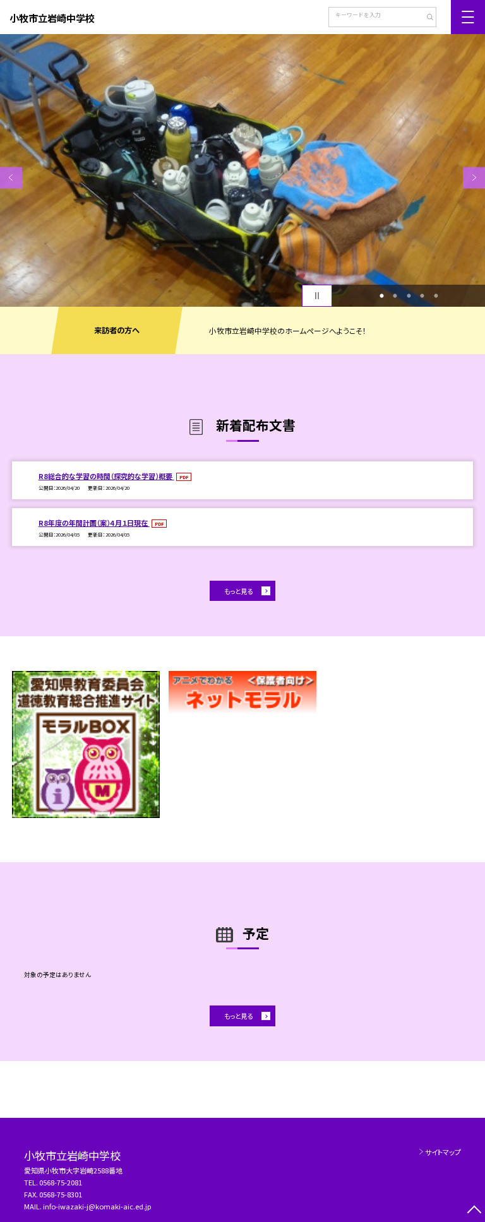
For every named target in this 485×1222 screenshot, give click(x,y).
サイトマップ (443, 1152)
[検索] (425, 18)
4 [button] (422, 296)
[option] (242, 170)
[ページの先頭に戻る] (474, 1211)
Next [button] (474, 178)
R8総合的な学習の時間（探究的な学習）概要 (106, 476)
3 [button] (408, 296)
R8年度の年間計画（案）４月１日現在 (94, 523)
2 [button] (395, 296)
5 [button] (436, 296)
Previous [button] (11, 178)
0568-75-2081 (60, 1182)
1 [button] (381, 296)
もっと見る (238, 591)
